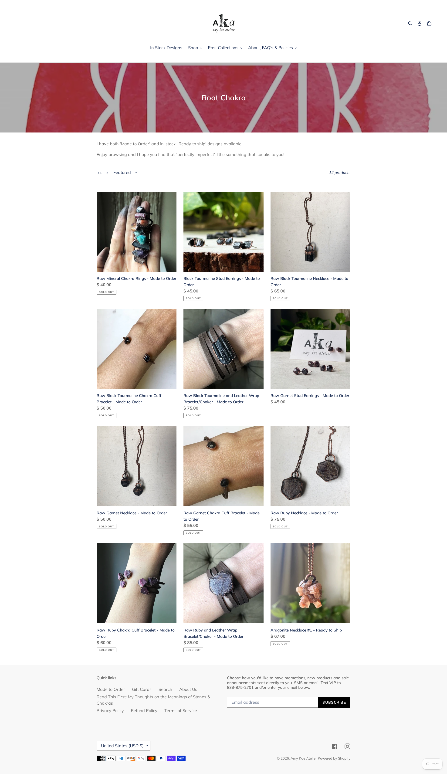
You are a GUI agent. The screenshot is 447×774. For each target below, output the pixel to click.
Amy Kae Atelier (304, 758)
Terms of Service (180, 710)
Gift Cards (142, 689)
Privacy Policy (110, 710)
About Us (188, 689)
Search (165, 689)
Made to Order (111, 689)
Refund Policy (144, 710)
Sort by (102, 173)
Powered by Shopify (334, 758)
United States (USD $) (122, 745)
